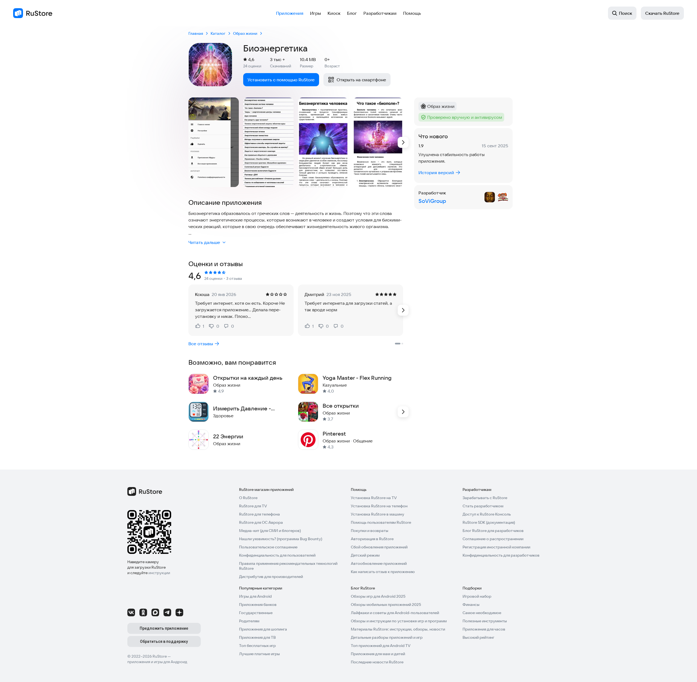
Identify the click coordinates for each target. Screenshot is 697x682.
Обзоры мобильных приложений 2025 (386, 604)
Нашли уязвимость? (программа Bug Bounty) (280, 538)
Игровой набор (477, 596)
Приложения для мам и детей (378, 653)
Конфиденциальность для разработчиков (501, 555)
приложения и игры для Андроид (157, 661)
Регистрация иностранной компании (496, 547)
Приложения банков (258, 604)
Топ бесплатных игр (257, 645)
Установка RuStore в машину (377, 514)
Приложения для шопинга (263, 629)
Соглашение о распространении (493, 538)
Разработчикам (380, 13)
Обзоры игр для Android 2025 (378, 596)
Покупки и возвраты (369, 530)
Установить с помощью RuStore (281, 79)
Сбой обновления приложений (379, 547)
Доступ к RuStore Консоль (487, 514)
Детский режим (365, 555)
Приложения (289, 13)
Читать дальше (204, 242)
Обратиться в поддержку (164, 641)
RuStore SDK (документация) (489, 522)
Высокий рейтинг (478, 637)
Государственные (256, 612)
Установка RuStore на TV (374, 497)
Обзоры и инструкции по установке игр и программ (399, 620)
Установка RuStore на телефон (379, 505)
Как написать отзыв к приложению (383, 571)
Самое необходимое (482, 612)
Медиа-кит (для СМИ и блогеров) (270, 530)
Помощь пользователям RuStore (381, 522)
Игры (315, 13)
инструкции (159, 572)
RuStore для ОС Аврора (261, 522)
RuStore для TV (253, 505)
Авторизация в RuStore (372, 538)
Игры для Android (255, 596)
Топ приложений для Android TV (381, 645)
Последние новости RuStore (377, 662)
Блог (352, 13)
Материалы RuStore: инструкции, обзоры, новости (398, 629)
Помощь (412, 13)
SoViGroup (432, 200)
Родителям (249, 620)
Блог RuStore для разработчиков (493, 530)
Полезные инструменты (485, 620)
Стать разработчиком (483, 505)
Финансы (471, 604)
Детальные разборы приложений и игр (387, 637)
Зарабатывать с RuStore (485, 497)
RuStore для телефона (259, 514)
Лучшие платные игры (259, 653)
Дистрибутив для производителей (271, 576)
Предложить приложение (164, 628)
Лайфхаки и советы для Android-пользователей (395, 612)
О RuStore (248, 497)
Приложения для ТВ (257, 637)
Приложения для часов (484, 629)
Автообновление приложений (379, 563)
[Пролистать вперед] (403, 142)
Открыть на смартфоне (361, 79)
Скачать (662, 13)
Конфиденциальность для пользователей (277, 555)
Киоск (334, 13)
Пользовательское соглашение (268, 547)
